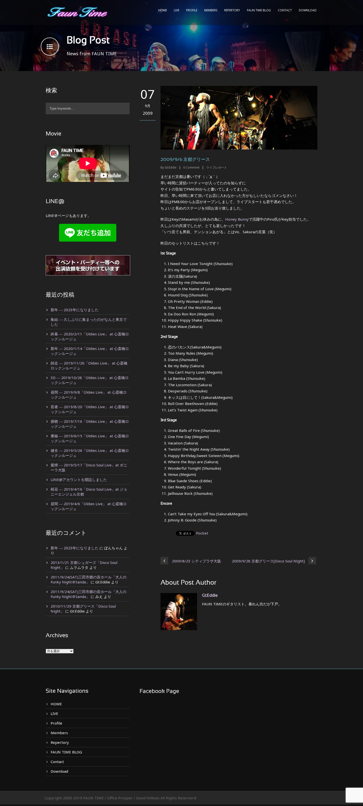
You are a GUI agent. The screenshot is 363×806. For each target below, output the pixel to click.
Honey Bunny (237, 219)
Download (308, 10)
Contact (285, 10)
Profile (191, 10)
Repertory (232, 10)
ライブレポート (216, 167)
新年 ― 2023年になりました (75, 309)
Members (210, 10)
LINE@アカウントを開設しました (79, 479)
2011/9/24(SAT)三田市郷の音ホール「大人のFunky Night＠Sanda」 (88, 579)
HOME (162, 10)
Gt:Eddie (171, 167)
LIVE (176, 10)
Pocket (202, 533)
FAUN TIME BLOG (259, 10)
